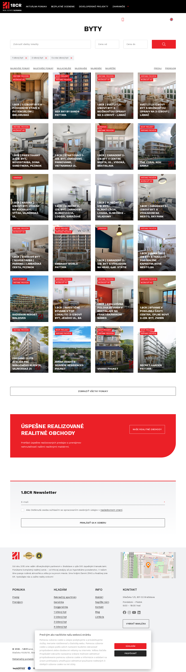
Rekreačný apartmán (65, 597)
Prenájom (170, 68)
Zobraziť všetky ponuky (93, 391)
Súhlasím (130, 646)
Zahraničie (118, 6)
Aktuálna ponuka (36, 6)
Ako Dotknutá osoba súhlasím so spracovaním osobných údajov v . (74, 510)
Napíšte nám (102, 602)
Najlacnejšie (64, 68)
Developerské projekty (93, 6)
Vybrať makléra (136, 623)
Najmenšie (96, 68)
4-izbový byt (60, 626)
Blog (97, 612)
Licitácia (99, 616)
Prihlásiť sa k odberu (93, 522)
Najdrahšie (81, 68)
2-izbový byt (60, 616)
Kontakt (99, 607)
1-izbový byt (60, 612)
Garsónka (59, 602)
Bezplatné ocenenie (63, 6)
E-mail (24, 502)
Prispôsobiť (130, 653)
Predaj (158, 68)
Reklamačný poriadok (23, 659)
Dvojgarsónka (61, 607)
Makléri (99, 597)
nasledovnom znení (111, 510)
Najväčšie (110, 68)
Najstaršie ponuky (43, 68)
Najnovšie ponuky (20, 68)
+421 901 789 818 (138, 19)
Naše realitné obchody (147, 429)
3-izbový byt (60, 621)
